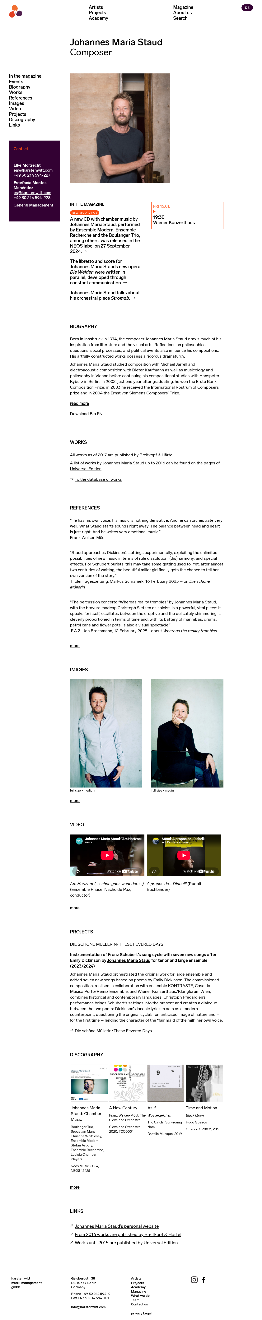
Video (15, 108)
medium (89, 790)
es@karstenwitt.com (32, 192)
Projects (97, 12)
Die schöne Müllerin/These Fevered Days (113, 1030)
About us (182, 12)
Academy (98, 18)
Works (15, 92)
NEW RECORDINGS (84, 212)
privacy (136, 1313)
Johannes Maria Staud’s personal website (117, 1226)
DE (247, 8)
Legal (147, 1313)
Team (135, 1300)
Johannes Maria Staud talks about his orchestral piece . (105, 295)
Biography (19, 87)
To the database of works (98, 479)
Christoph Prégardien (183, 997)
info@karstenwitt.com (88, 1307)
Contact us (139, 1304)
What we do (140, 1296)
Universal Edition (85, 468)
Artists (96, 7)
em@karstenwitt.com (33, 170)
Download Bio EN (86, 413)
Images (16, 103)
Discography (22, 119)
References (20, 97)
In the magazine (25, 76)
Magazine (183, 7)
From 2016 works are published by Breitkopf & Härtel (128, 1234)
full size (75, 790)
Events (16, 81)
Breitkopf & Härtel (156, 455)
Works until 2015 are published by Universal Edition (127, 1242)
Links (14, 125)
